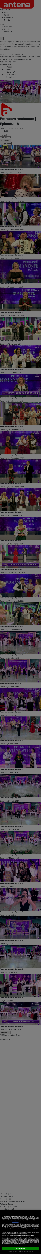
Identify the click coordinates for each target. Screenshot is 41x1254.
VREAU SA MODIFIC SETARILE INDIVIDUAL (20, 1251)
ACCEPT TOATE (20, 1248)
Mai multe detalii (15, 1222)
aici (33, 1228)
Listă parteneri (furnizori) (7, 1244)
